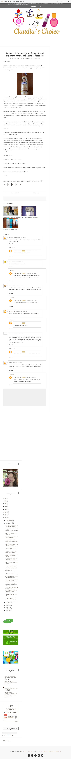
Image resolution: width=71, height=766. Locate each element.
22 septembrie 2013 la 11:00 (17, 261)
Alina (10, 261)
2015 (6, 514)
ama (10, 362)
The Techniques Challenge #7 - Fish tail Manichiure (11, 545)
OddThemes (44, 751)
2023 (6, 501)
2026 (6, 498)
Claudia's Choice (17, 250)
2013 (6, 517)
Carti (13, 1)
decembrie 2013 (9, 519)
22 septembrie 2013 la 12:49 (17, 285)
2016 (6, 512)
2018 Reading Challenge (10, 709)
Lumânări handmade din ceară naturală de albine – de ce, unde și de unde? (11, 694)
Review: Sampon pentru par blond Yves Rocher (11, 591)
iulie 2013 (8, 604)
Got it (39, 6)
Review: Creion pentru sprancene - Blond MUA (10, 539)
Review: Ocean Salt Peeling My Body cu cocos (11, 531)
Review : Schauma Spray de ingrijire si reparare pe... (11, 550)
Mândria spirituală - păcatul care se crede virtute (11, 689)
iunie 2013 (8, 605)
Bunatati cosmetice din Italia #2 (11, 574)
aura (10, 285)
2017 (6, 511)
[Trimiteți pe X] (12, 184)
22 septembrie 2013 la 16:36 (21, 311)
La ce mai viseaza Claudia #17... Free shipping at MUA (11, 600)
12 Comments (37, 58)
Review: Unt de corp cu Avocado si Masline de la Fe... (11, 594)
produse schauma (19, 180)
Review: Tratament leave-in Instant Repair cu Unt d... (11, 585)
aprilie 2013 (8, 608)
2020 (6, 506)
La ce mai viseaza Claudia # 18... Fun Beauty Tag (11, 582)
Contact (22, 1)
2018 (6, 509)
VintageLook (7, 687)
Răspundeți (11, 243)
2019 (6, 508)
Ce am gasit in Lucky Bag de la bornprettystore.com (11, 577)
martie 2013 (8, 610)
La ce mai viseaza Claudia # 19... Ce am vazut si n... (11, 565)
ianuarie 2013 (8, 611)
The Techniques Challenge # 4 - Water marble (11, 597)
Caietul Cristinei (8, 692)
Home (2, 1)
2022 (6, 503)
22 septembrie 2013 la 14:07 (31, 250)
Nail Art (9, 1)
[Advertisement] (10, 437)
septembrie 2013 (9, 523)
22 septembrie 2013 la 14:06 (31, 300)
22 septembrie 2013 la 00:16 (19, 237)
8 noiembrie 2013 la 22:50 (30, 377)
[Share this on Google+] (17, 184)
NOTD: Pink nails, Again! (10, 588)
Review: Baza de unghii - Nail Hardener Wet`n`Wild (11, 559)
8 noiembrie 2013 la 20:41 (16, 362)
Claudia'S (9, 715)
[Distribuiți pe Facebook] (8, 184)
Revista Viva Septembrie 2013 (11, 560)
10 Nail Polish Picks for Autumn (11, 587)
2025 (6, 500)
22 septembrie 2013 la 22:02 (31, 323)
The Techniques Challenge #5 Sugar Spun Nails (11, 579)
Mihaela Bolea (12, 311)
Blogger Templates (55, 751)
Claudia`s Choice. (26, 751)
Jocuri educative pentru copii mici (10, 678)
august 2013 (8, 602)
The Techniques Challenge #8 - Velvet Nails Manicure (11, 526)
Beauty (5, 1)
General (17, 1)
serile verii (11, 237)
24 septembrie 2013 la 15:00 (17, 333)
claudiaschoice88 (10, 180)
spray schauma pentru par (36, 181)
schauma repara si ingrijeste (23, 181)
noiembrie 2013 (9, 520)
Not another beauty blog (10, 676)
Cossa (10, 333)
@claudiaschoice (6, 740)
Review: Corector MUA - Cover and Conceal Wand (11, 536)
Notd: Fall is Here (8, 570)
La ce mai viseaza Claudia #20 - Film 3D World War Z (11, 547)
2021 (6, 505)
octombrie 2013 (9, 522)
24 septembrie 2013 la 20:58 (31, 351)
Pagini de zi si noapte (9, 681)
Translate (11, 735)
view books (16, 721)
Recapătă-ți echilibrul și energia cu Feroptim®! (11, 683)
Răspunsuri (12, 247)
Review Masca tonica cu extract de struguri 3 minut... (11, 553)
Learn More (33, 6)
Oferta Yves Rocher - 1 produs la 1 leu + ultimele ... (11, 572)
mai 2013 (7, 607)
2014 (6, 515)
